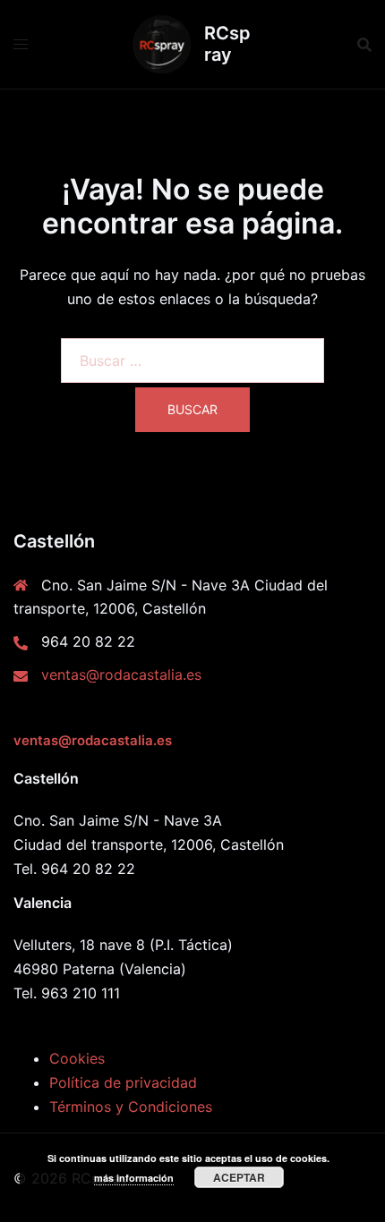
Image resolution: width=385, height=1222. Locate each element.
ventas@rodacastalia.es (121, 674)
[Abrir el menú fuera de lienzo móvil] (20, 44)
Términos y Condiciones (130, 1107)
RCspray (227, 43)
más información (134, 1177)
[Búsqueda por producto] (364, 45)
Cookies (77, 1058)
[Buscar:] (192, 360)
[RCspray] (162, 44)
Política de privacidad (123, 1082)
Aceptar (239, 1177)
